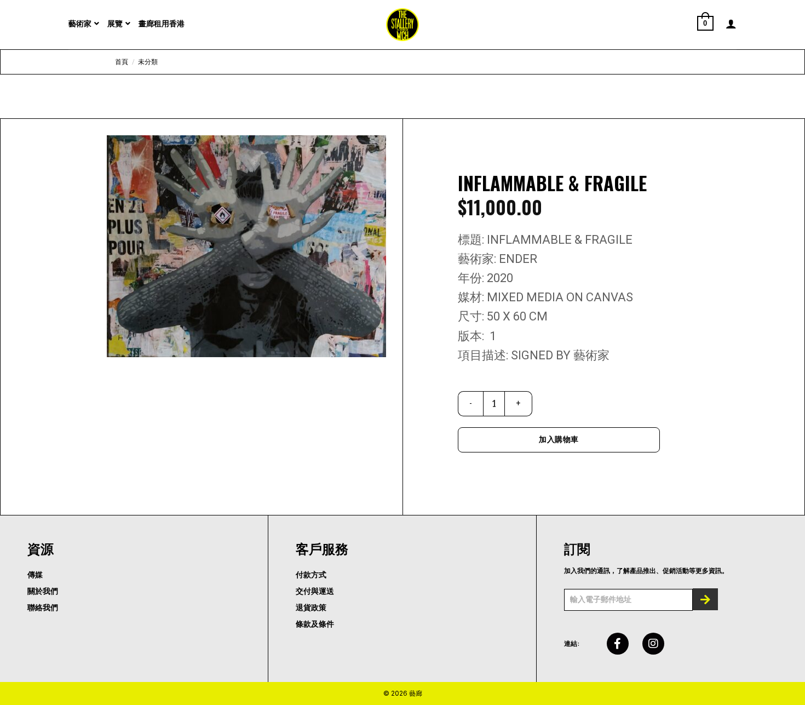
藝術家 (79, 23)
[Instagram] (653, 644)
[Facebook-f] (618, 644)
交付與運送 (315, 591)
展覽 (115, 23)
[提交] (705, 599)
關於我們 (42, 591)
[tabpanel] (246, 246)
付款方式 (311, 575)
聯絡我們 (42, 608)
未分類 (148, 62)
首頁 (121, 62)
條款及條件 (315, 624)
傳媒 (35, 575)
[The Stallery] (402, 24)
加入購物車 (558, 439)
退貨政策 (311, 608)
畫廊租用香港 (162, 23)
